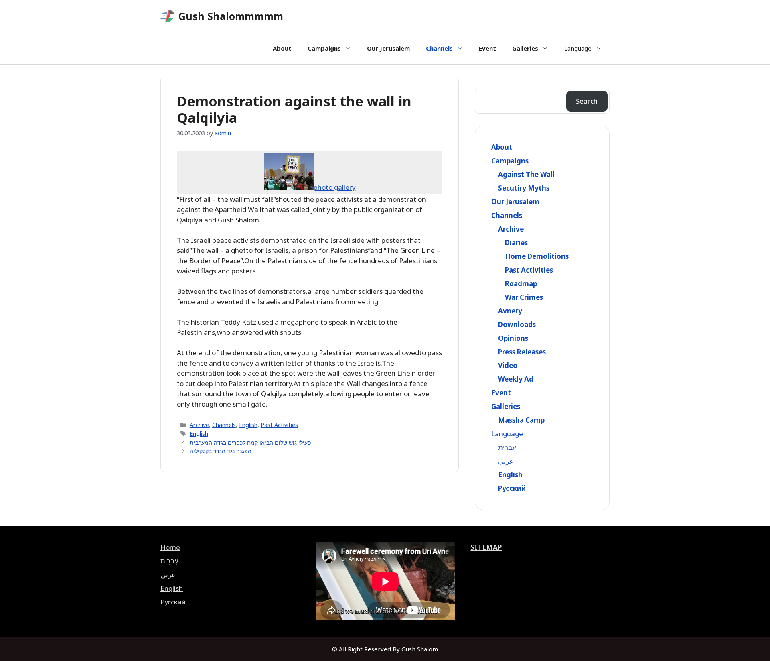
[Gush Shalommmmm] (167, 16)
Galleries (525, 48)
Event (487, 48)
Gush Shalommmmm (230, 16)
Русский (512, 488)
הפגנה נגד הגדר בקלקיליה (220, 451)
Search (587, 101)
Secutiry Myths (523, 188)
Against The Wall (526, 174)
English (248, 425)
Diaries (516, 242)
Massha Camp (521, 420)
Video (507, 365)
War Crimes (524, 297)
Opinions (513, 338)
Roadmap (521, 283)
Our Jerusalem (388, 48)
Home (170, 547)
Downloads (517, 324)
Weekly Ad (515, 379)
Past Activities (279, 425)
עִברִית (507, 447)
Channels (439, 48)
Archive (199, 425)
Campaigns (324, 48)
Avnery (510, 310)
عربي (505, 461)
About (282, 48)
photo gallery (335, 187)
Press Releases (522, 351)
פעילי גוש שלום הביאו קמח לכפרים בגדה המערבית (250, 442)
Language (578, 48)
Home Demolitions (537, 256)
